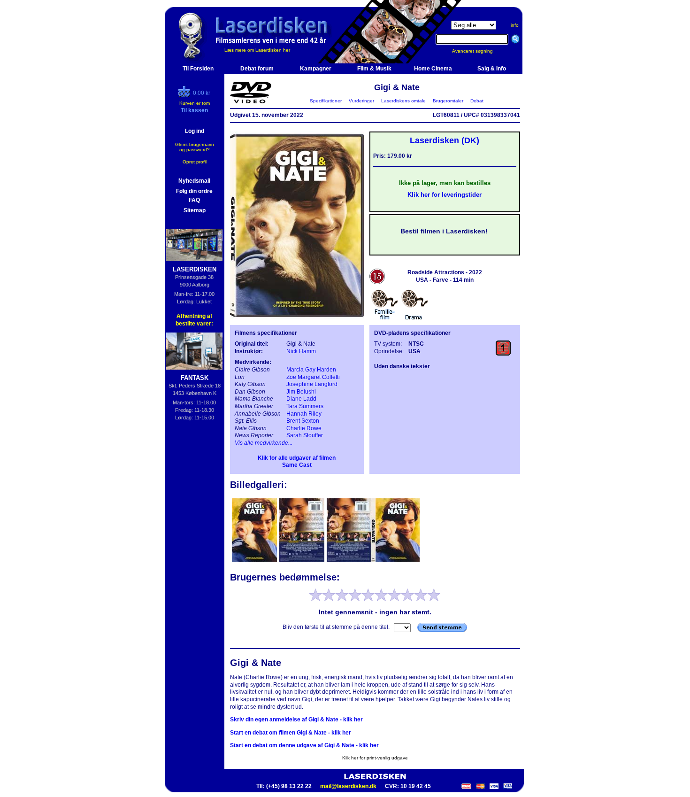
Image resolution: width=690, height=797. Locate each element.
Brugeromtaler (448, 100)
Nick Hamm (301, 351)
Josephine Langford (311, 384)
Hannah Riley (304, 413)
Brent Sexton (302, 421)
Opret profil (195, 161)
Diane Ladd (301, 398)
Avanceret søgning (478, 51)
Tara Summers (304, 406)
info (515, 25)
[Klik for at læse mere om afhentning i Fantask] (194, 351)
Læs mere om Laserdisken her (257, 50)
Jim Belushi (301, 391)
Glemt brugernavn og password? (194, 147)
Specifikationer (326, 100)
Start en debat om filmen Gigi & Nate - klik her (290, 732)
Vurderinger (361, 100)
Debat (477, 100)
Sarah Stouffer (304, 435)
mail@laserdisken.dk (348, 786)
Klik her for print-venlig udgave (375, 757)
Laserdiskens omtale (403, 100)
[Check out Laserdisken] (185, 95)
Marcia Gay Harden (311, 369)
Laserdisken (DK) (444, 140)
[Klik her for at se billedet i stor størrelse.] (255, 560)
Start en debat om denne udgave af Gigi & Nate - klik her (304, 745)
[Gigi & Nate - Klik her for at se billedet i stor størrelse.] (297, 317)
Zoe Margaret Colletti (313, 377)
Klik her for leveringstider (444, 194)
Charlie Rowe (304, 428)
